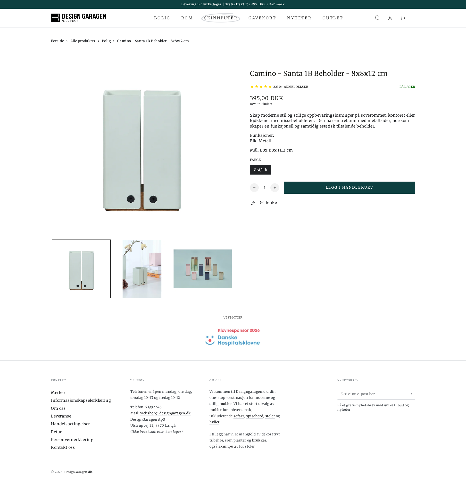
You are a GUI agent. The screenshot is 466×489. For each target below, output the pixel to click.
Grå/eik (260, 170)
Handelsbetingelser (70, 423)
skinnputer (228, 446)
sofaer (238, 416)
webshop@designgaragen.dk (165, 413)
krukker (259, 440)
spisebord (254, 416)
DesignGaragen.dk (78, 472)
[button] (377, 18)
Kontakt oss (63, 447)
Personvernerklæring (72, 439)
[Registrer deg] (412, 394)
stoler (270, 416)
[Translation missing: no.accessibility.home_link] (78, 18)
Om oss (58, 408)
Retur (56, 431)
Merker (58, 392)
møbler (226, 403)
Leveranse (61, 416)
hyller (214, 422)
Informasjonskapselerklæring (81, 400)
